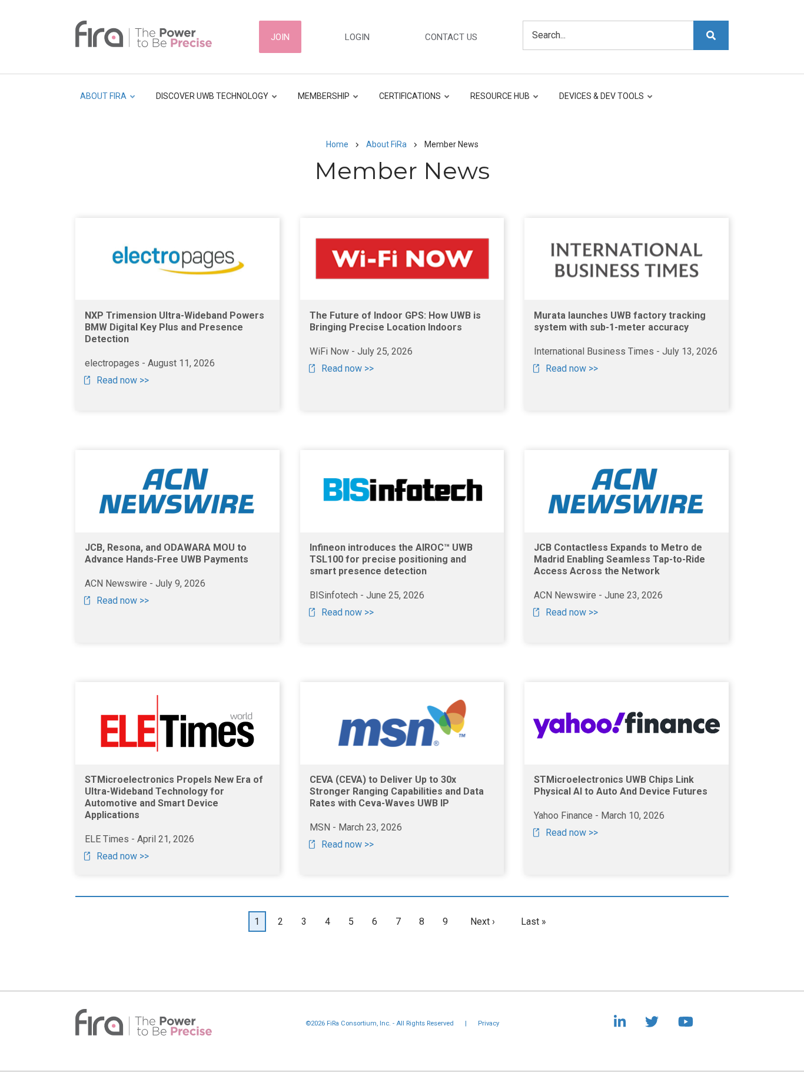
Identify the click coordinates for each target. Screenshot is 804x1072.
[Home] (143, 33)
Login (357, 37)
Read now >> (123, 380)
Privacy (488, 1023)
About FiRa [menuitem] (103, 101)
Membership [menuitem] (321, 101)
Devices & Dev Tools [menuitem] (598, 101)
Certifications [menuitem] (407, 101)
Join (280, 37)
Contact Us (451, 37)
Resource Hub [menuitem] (497, 101)
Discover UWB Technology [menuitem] (209, 101)
